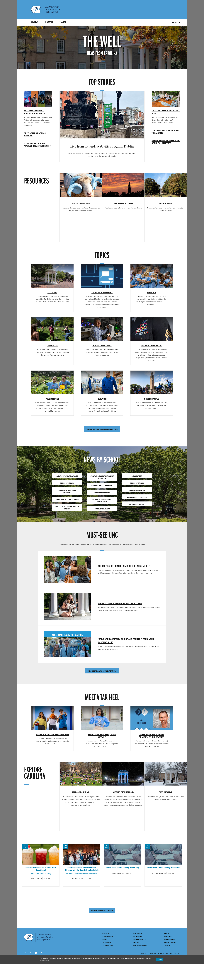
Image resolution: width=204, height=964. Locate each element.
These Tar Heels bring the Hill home (166, 112)
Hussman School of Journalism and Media (102, 477)
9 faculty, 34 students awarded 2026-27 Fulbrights (37, 144)
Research (102, 398)
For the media (165, 203)
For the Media (106, 942)
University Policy (169, 939)
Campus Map (137, 936)
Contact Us (168, 936)
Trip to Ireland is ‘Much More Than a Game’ (165, 131)
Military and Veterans (151, 345)
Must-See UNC (102, 535)
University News (151, 398)
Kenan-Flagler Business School (67, 499)
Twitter (30, 953)
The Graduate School (137, 504)
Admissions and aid (80, 792)
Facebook (25, 953)
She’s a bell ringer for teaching (35, 134)
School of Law (137, 476)
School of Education (102, 509)
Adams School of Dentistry (137, 497)
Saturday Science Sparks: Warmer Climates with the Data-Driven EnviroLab (81, 865)
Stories (34, 22)
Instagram (41, 953)
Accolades (52, 292)
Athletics (151, 292)
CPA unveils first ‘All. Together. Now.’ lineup (34, 112)
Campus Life (52, 345)
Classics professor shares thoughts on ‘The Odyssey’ (151, 735)
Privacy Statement (108, 945)
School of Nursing (137, 483)
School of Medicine (67, 483)
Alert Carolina (137, 933)
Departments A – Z (139, 939)
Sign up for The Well (80, 203)
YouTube (36, 953)
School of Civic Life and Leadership (67, 491)
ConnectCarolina (107, 936)
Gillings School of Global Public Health (102, 500)
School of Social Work (137, 490)
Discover (49, 22)
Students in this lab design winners (52, 734)
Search (63, 22)
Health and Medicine (102, 345)
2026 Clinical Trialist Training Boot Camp (122, 865)
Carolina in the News (123, 203)
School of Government (102, 492)
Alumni (166, 933)
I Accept (159, 959)
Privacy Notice (44, 961)
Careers (104, 939)
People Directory (170, 942)
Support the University (123, 792)
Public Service (52, 398)
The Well (175, 22)
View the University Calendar (102, 910)
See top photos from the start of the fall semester (166, 141)
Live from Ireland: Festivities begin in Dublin (102, 146)
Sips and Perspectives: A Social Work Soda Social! (40, 865)
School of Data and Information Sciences (67, 507)
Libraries (136, 942)
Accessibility (106, 933)
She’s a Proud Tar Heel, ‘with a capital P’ (102, 735)
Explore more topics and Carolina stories (102, 429)
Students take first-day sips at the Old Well (120, 603)
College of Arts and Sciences (67, 476)
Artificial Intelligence (102, 292)
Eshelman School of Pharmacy (102, 485)
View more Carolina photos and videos (102, 671)
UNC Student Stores (140, 945)
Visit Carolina (165, 792)
